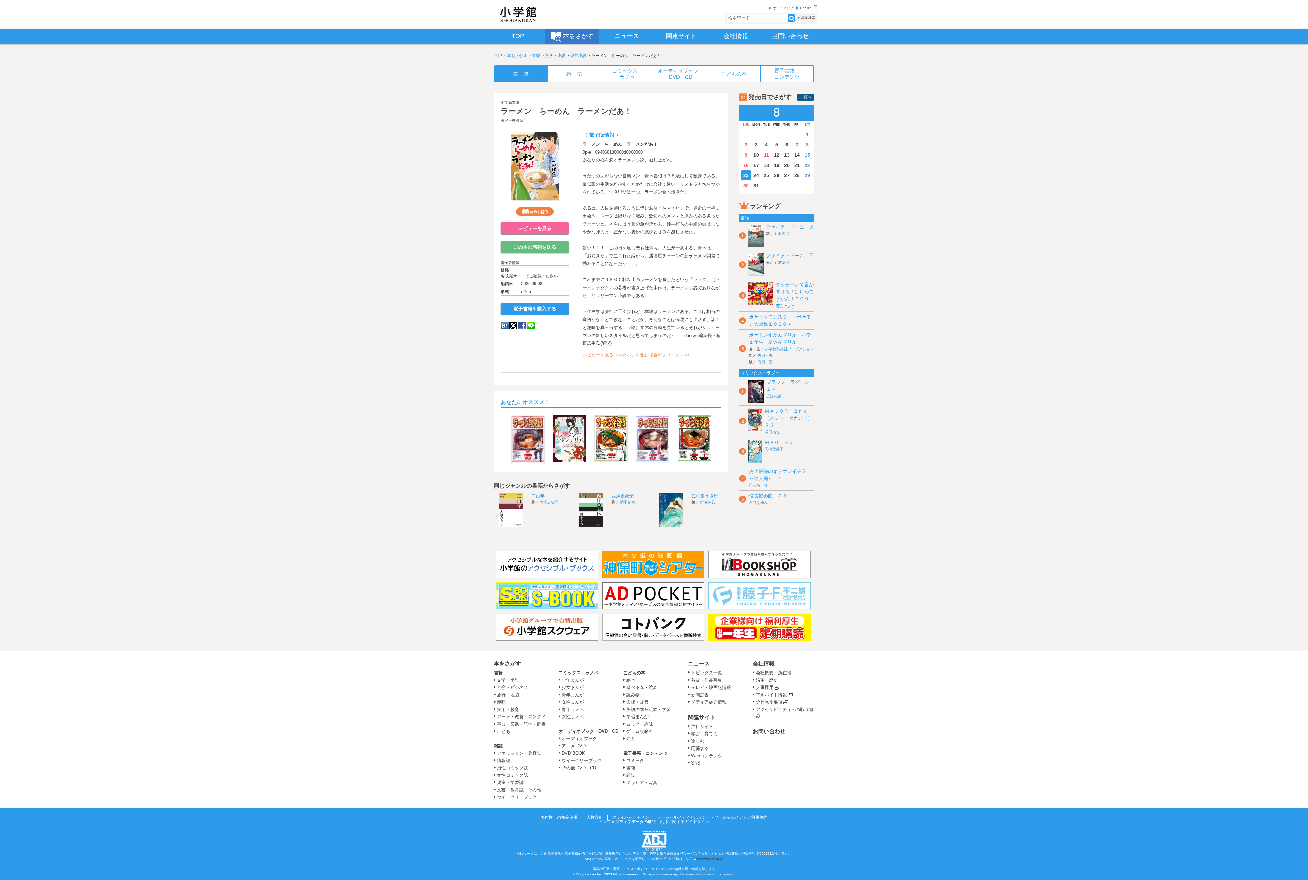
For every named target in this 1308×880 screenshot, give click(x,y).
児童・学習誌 (510, 782)
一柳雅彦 (515, 120)
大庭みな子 (549, 502)
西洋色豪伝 (622, 495)
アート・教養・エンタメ (521, 716)
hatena (505, 325)
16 (746, 165)
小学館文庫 (510, 102)
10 (756, 155)
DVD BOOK (573, 753)
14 (797, 155)
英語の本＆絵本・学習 (648, 709)
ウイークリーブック (517, 797)
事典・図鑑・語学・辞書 (521, 724)
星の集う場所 (704, 495)
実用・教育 (508, 709)
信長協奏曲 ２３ (768, 495)
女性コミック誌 (512, 775)
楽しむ (697, 741)
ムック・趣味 (639, 724)
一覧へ (805, 97)
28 (797, 175)
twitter (513, 325)
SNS (695, 763)
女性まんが (573, 702)
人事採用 (765, 687)
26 (776, 175)
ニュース (699, 663)
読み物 (633, 694)
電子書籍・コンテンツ (645, 753)
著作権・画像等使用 (559, 817)
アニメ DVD (574, 745)
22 (807, 165)
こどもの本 (634, 672)
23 (746, 175)
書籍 (536, 55)
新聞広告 (700, 694)
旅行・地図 (508, 694)
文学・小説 (555, 55)
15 (807, 155)
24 (756, 175)
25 (766, 175)
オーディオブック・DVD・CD (588, 731)
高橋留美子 (774, 449)
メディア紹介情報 (709, 702)
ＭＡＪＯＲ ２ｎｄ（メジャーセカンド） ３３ (791, 418)
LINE (531, 325)
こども (503, 731)
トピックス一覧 (706, 672)
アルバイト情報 (771, 694)
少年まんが (573, 680)
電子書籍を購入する (534, 308)
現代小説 (578, 55)
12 (776, 155)
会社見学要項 (769, 702)
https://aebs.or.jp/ (709, 859)
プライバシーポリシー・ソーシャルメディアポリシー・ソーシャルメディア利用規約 (689, 817)
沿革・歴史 (767, 680)
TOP (498, 55)
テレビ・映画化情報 (711, 687)
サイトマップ (783, 8)
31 (756, 185)
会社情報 (764, 663)
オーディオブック (579, 738)
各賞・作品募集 (706, 680)
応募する (700, 748)
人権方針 (595, 817)
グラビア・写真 (641, 782)
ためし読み (535, 211)
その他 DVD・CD (579, 767)
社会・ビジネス (512, 687)
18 (766, 165)
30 (746, 185)
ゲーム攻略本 (639, 731)
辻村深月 (782, 234)
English (806, 8)
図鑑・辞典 (637, 702)
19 (776, 165)
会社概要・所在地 (773, 672)
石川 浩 (765, 362)
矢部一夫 (765, 355)
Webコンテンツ (706, 755)
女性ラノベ (573, 716)
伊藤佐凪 (707, 502)
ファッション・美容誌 (519, 753)
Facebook (522, 325)
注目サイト (702, 726)
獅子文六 (627, 502)
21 (797, 165)
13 (787, 155)
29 (807, 175)
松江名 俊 (758, 485)
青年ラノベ (573, 709)
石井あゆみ (758, 502)
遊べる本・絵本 (641, 687)
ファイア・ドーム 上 (790, 227)
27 (787, 175)
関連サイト (701, 717)
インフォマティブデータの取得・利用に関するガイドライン (654, 821)
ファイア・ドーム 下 (790, 255)
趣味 (501, 702)
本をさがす (517, 55)
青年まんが (573, 694)
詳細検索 (808, 18)
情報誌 (503, 760)
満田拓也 (772, 432)
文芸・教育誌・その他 (519, 789)
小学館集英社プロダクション (789, 349)
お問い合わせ (769, 731)
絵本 (630, 680)
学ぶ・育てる (704, 733)
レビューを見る (534, 228)
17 (756, 165)
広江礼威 (773, 396)
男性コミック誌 (512, 767)
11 (766, 155)
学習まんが (639, 716)
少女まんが (573, 687)
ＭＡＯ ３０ (779, 442)
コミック (635, 760)
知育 (630, 738)
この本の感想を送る (534, 247)
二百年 (538, 495)
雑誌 (498, 745)
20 (787, 165)
